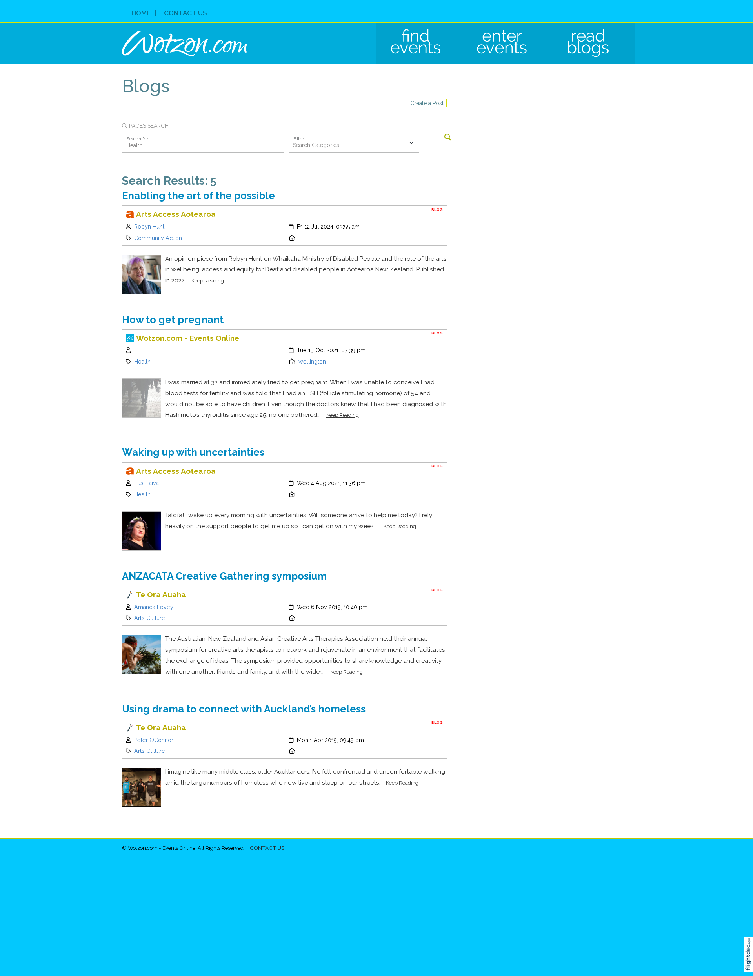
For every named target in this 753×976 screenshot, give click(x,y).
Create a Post (427, 103)
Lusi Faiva (146, 483)
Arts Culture (149, 618)
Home (141, 13)
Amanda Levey (153, 607)
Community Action (158, 238)
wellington (312, 361)
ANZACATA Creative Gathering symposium (224, 576)
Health (142, 361)
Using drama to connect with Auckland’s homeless (244, 709)
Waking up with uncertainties (193, 452)
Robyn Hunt (149, 227)
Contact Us (185, 13)
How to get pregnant (173, 319)
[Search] (447, 137)
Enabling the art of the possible (198, 196)
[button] (750, 964)
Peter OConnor (153, 740)
